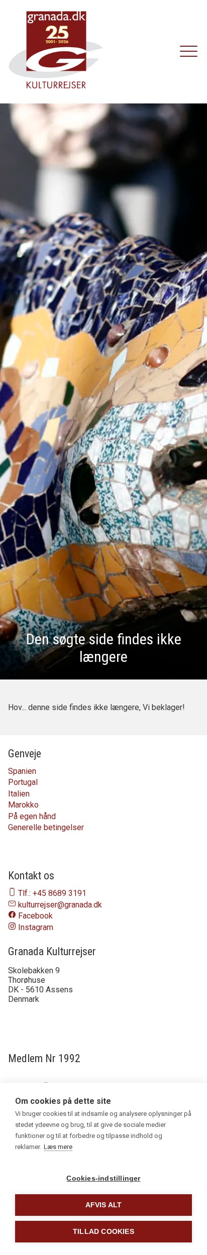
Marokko (23, 805)
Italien (19, 793)
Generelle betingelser (46, 827)
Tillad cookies (103, 1231)
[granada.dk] (56, 51)
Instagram (35, 927)
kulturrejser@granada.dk (60, 904)
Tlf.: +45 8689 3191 (52, 893)
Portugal (23, 782)
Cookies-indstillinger (103, 1178)
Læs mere (58, 1147)
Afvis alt (103, 1205)
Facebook (35, 916)
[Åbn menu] (189, 52)
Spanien (22, 771)
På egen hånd (32, 816)
